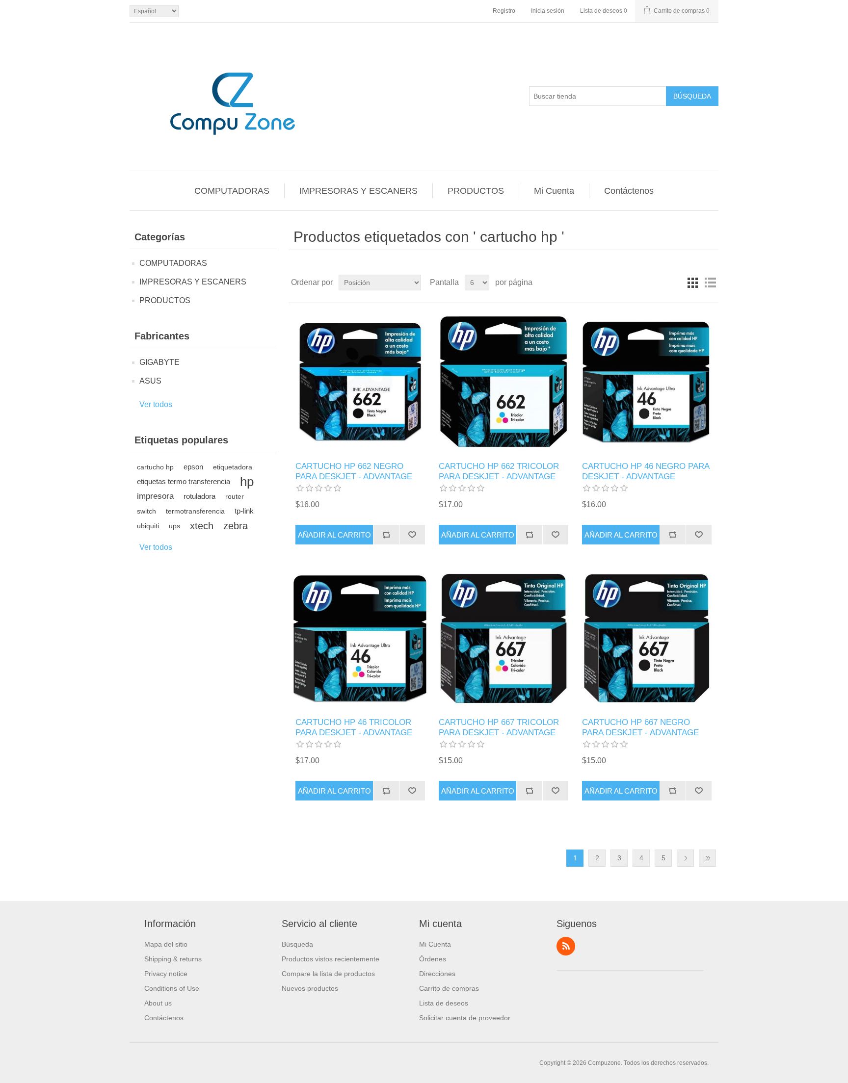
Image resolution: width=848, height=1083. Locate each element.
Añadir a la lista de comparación (386, 534)
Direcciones (437, 974)
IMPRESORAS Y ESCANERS (358, 191)
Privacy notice (165, 974)
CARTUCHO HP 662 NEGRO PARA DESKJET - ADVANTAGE (353, 471)
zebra (235, 525)
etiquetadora (232, 467)
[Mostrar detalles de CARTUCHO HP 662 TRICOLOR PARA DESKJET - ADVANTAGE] (503, 382)
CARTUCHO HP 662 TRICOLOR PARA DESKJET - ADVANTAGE (499, 471)
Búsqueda (692, 96)
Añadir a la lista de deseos (412, 534)
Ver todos (155, 404)
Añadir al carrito (334, 535)
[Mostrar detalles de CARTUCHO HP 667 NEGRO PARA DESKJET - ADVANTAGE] (646, 638)
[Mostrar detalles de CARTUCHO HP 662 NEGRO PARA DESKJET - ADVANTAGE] (360, 382)
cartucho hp (155, 467)
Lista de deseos (443, 1003)
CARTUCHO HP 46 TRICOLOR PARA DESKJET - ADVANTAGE (353, 727)
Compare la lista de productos (328, 974)
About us (158, 1003)
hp (247, 482)
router (234, 496)
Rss (565, 946)
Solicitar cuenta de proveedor (464, 1018)
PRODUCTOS (476, 191)
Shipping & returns (173, 959)
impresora (155, 496)
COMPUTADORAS (231, 191)
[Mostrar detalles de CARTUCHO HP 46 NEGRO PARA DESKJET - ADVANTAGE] (646, 382)
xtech (201, 525)
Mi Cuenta (554, 191)
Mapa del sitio (165, 944)
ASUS (150, 381)
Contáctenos (629, 191)
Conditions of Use (171, 988)
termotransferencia (195, 511)
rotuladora (199, 496)
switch (146, 511)
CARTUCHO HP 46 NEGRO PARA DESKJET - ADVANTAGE (645, 471)
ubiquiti (148, 526)
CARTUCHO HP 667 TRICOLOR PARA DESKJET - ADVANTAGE (499, 727)
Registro (504, 10)
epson (193, 467)
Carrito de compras (449, 988)
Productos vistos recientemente (330, 959)
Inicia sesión (547, 10)
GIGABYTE (159, 362)
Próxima (685, 858)
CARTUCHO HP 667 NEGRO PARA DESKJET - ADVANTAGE (640, 727)
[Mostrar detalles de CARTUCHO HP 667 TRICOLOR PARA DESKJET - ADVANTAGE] (503, 638)
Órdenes (432, 959)
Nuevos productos (310, 988)
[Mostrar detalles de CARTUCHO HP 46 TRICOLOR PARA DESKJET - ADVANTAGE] (360, 638)
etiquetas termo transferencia (183, 481)
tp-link (244, 511)
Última (707, 858)
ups (174, 526)
